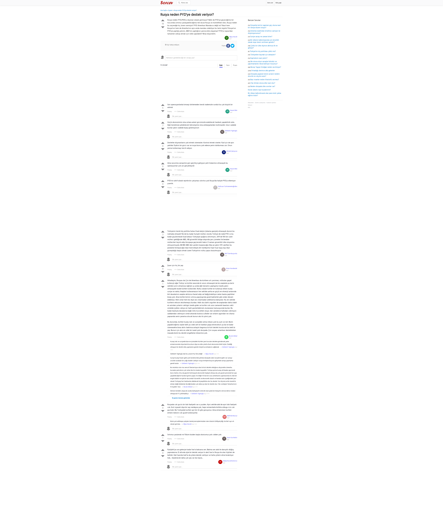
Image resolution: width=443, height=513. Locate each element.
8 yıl (230, 39)
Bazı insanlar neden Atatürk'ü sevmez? (264, 79)
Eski (221, 65)
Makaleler (251, 103)
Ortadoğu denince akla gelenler (263, 70)
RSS (249, 107)
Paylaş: (169, 111)
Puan (235, 65)
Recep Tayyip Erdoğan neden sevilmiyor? (266, 67)
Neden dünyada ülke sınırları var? (262, 86)
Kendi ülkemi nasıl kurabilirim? (259, 90)
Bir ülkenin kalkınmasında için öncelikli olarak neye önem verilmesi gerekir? (263, 41)
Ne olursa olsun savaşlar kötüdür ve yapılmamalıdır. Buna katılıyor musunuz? (263, 62)
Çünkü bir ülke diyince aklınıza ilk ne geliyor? (263, 46)
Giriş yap (278, 2)
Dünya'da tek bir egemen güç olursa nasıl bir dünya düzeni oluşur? (264, 26)
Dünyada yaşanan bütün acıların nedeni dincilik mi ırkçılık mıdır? (264, 75)
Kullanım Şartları (271, 103)
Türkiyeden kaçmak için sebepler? (263, 54)
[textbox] (201, 57)
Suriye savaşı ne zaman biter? (261, 36)
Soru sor (270, 2)
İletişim (250, 105)
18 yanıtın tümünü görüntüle (181, 398)
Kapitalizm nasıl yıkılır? (258, 58)
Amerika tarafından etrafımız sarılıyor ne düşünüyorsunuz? (264, 32)
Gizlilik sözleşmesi (260, 103)
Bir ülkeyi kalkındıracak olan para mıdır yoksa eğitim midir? (264, 94)
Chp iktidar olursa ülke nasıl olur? (262, 83)
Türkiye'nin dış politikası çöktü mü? (263, 51)
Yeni (228, 65)
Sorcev (174, 3)
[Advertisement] (198, 86)
